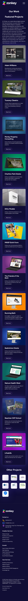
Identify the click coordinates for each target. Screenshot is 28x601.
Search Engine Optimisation (8, 548)
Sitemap (22, 579)
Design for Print (5, 539)
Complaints (4, 590)
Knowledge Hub (5, 570)
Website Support (6, 564)
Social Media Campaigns (7, 555)
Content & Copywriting (7, 541)
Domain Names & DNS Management (10, 568)
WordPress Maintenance (7, 562)
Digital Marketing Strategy (8, 552)
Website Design (5, 534)
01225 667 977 (8, 520)
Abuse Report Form (6, 588)
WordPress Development (7, 535)
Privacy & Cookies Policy (7, 586)
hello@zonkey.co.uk (9, 523)
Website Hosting (6, 566)
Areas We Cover (5, 580)
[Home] (9, 3)
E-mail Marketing (6, 554)
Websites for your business (14, 580)
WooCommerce (5, 537)
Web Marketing (5, 550)
